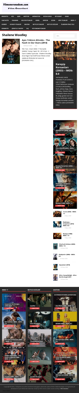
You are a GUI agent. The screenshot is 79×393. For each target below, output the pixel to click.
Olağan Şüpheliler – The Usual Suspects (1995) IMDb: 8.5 (13, 357)
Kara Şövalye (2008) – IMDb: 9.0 (65, 340)
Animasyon (36, 16)
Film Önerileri (64, 389)
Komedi (4, 24)
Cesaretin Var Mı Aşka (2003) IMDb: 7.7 (12, 305)
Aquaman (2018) (64, 265)
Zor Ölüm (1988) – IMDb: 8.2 (65, 306)
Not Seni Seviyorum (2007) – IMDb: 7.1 (13, 340)
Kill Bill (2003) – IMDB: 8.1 (64, 323)
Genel (37, 20)
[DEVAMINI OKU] (27, 60)
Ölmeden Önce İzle (67, 24)
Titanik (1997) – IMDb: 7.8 (13, 377)
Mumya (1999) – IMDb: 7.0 (64, 203)
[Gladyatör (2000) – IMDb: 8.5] (55, 259)
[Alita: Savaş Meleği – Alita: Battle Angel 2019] (55, 279)
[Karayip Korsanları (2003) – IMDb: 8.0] (65, 50)
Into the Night (35, 323)
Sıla (36, 46)
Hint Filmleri (62, 20)
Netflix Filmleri (38, 24)
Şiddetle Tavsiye (17, 28)
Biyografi (58, 16)
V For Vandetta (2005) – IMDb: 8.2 (63, 358)
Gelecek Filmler (26, 20)
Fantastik (5, 20)
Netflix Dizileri (52, 24)
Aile (12, 16)
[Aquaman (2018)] (55, 269)
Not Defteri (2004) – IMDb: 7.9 (13, 322)
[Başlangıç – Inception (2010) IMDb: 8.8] (57, 226)
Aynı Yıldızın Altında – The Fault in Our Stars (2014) (36, 41)
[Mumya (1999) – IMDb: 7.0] (57, 238)
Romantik (5, 28)
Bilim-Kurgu (47, 16)
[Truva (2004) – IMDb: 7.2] (57, 216)
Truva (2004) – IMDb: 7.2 (69, 212)
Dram (67, 16)
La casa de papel (35, 377)
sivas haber (6, 391)
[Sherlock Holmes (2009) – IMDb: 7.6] (55, 248)
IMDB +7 (73, 20)
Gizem (53, 20)
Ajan (18, 16)
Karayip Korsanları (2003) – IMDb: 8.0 (64, 167)
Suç (27, 28)
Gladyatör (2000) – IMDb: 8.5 (67, 255)
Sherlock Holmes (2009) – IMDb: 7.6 (67, 245)
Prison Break (34, 359)
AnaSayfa (5, 16)
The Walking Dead (36, 341)
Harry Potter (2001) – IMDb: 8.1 (65, 149)
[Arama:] (65, 36)
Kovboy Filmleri (15, 24)
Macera (27, 24)
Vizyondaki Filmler (38, 28)
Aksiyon (26, 16)
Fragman (15, 20)
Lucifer (32, 306)
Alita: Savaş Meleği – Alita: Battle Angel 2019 (68, 276)
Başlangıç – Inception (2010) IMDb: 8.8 (63, 184)
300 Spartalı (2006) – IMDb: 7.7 (64, 131)
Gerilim (45, 20)
